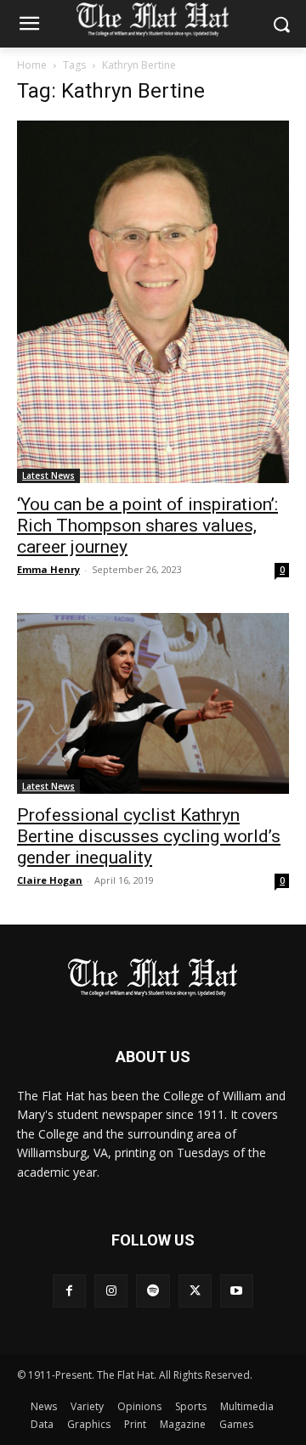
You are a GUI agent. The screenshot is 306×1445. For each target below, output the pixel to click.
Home (32, 65)
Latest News (48, 475)
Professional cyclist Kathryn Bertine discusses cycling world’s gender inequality (148, 836)
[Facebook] (69, 1290)
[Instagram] (111, 1290)
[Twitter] (195, 1290)
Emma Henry (48, 569)
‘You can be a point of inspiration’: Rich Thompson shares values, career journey (147, 525)
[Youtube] (236, 1290)
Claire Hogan (49, 880)
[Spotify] (152, 1290)
